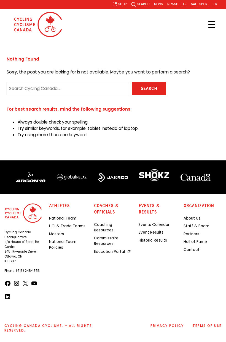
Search (149, 88)
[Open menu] (211, 24)
